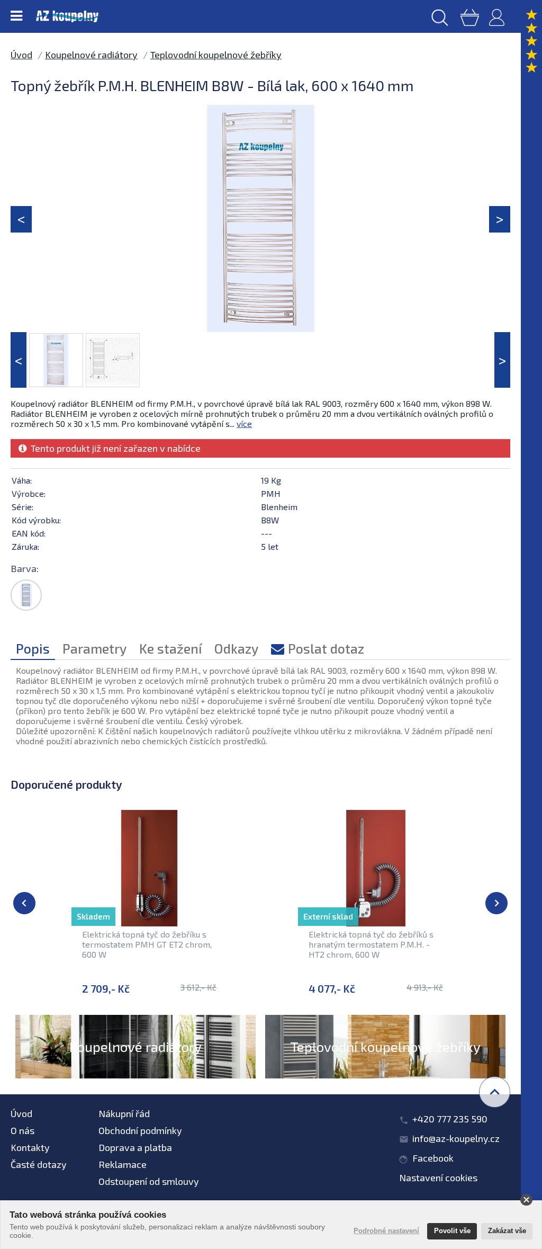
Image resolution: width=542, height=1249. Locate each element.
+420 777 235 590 (449, 1119)
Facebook (433, 1158)
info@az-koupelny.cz (456, 1138)
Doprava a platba (135, 1147)
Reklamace (122, 1164)
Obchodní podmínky (140, 1130)
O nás (22, 1130)
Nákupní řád (124, 1113)
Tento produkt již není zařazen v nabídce (113, 448)
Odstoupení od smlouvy (148, 1181)
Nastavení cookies (438, 1177)
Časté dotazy (39, 1164)
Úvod (21, 54)
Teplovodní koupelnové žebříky (216, 54)
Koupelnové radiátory (91, 54)
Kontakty (30, 1147)
